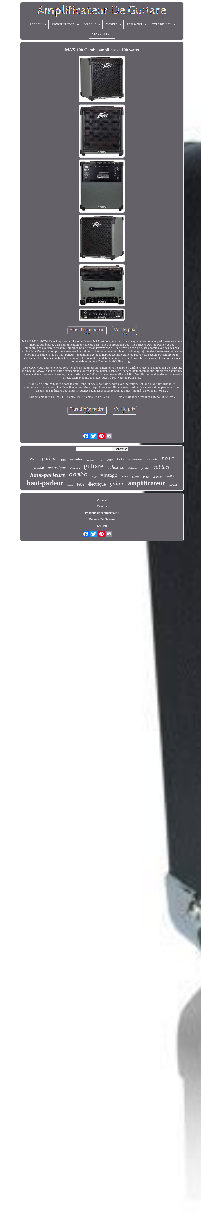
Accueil (102, 499)
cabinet (161, 467)
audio (169, 476)
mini (63, 459)
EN (99, 525)
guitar (117, 483)
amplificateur (146, 483)
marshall (90, 460)
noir (168, 458)
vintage (108, 474)
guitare (93, 466)
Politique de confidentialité (102, 512)
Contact (102, 506)
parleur (49, 458)
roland (173, 485)
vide (94, 476)
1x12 (120, 459)
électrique (97, 484)
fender (145, 468)
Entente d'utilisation (102, 519)
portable (152, 459)
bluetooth (74, 468)
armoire (76, 459)
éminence (132, 468)
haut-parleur (45, 483)
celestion (115, 467)
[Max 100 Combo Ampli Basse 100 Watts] (101, 79)
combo (78, 474)
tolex (124, 476)
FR (105, 525)
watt (34, 458)
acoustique (57, 467)
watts (110, 459)
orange (157, 476)
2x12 (146, 476)
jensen (70, 485)
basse (39, 467)
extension (135, 459)
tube (80, 484)
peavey (135, 477)
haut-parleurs (47, 474)
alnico (100, 460)
